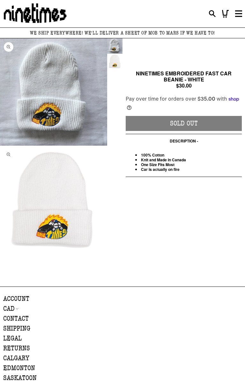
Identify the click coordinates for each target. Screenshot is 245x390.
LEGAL (12, 338)
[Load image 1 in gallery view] (114, 46)
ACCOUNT (16, 299)
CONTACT (16, 319)
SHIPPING (16, 329)
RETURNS (16, 348)
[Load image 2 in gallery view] (114, 61)
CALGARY (16, 358)
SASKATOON (20, 378)
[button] (212, 14)
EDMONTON (19, 368)
